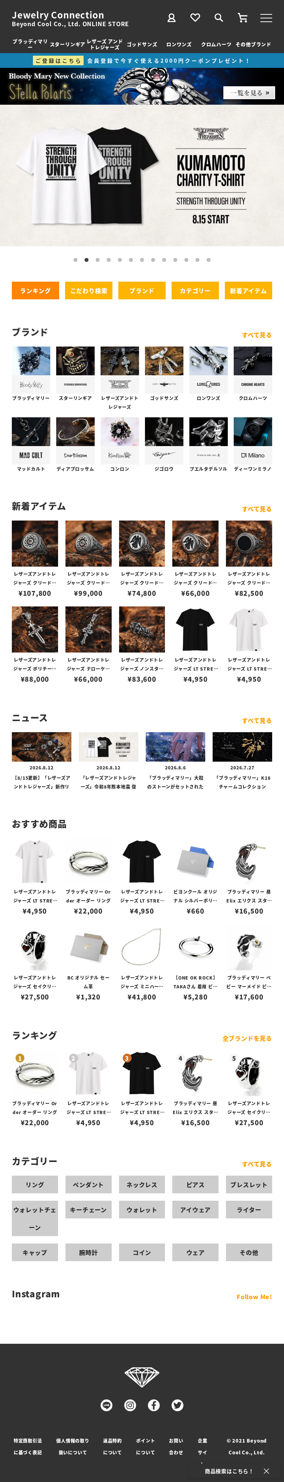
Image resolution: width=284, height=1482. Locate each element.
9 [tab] (164, 260)
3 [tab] (97, 260)
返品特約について (112, 1446)
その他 (249, 1252)
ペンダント (88, 1184)
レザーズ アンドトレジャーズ (105, 44)
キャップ (35, 1252)
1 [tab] (75, 260)
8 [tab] (153, 260)
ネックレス (142, 1184)
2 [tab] (86, 260)
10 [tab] (175, 260)
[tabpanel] (142, 175)
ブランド (141, 290)
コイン (142, 1252)
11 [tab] (186, 260)
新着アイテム (248, 290)
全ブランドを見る (247, 1038)
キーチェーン (88, 1209)
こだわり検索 (89, 290)
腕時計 (88, 1252)
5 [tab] (120, 260)
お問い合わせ (176, 1446)
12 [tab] (197, 260)
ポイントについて (145, 1446)
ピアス (195, 1184)
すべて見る (257, 334)
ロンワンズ (179, 44)
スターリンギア (68, 44)
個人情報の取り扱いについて (72, 1446)
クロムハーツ (216, 44)
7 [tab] (142, 260)
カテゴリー (195, 290)
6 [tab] (131, 260)
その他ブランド (253, 44)
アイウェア (195, 1209)
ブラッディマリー (30, 44)
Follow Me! (254, 1296)
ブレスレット (249, 1184)
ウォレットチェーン (35, 1218)
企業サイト (202, 1452)
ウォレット (142, 1209)
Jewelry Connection (58, 15)
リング (35, 1184)
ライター (249, 1209)
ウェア (195, 1252)
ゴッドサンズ (142, 44)
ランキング (35, 290)
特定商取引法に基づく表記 (28, 1446)
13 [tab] (208, 260)
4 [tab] (108, 260)
